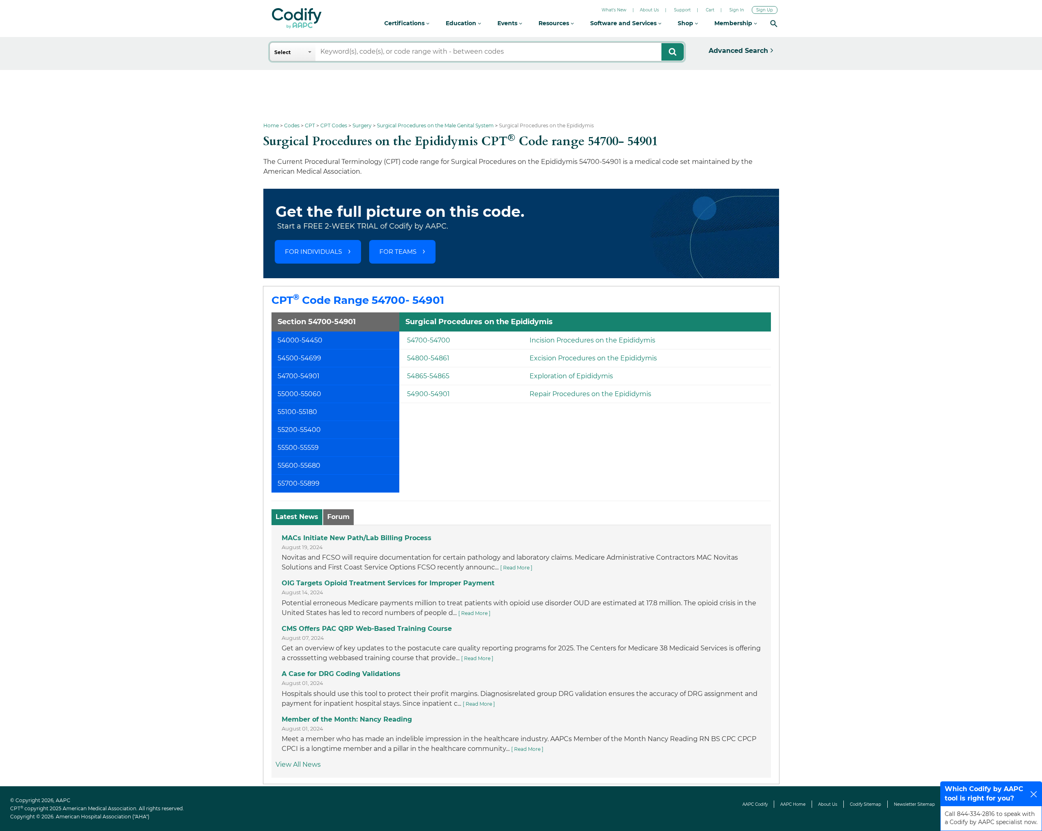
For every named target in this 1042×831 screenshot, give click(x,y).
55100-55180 (297, 412)
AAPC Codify (755, 804)
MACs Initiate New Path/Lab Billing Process (356, 538)
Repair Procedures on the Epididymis (590, 394)
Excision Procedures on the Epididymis (593, 358)
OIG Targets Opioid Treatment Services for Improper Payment (388, 583)
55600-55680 (299, 465)
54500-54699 (299, 358)
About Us (649, 10)
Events (508, 23)
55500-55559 (298, 447)
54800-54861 (428, 358)
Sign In (736, 10)
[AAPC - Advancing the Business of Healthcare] (297, 18)
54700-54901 (299, 376)
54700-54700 (428, 340)
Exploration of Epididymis (571, 376)
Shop (686, 23)
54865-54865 (428, 376)
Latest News (297, 517)
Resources (555, 23)
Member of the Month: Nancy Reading (347, 719)
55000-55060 (299, 394)
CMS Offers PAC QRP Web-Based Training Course (367, 629)
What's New (614, 10)
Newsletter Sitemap (914, 804)
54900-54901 (428, 394)
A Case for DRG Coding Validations (341, 674)
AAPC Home (793, 804)
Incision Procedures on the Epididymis (592, 340)
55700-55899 (299, 483)
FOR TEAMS (397, 251)
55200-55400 (299, 430)
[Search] (773, 23)
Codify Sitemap (865, 804)
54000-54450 (300, 340)
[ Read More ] (516, 568)
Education (462, 23)
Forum (338, 517)
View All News (298, 764)
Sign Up (764, 10)
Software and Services (624, 23)
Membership (734, 23)
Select (282, 52)
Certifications (405, 23)
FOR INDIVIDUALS (313, 251)
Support (682, 10)
